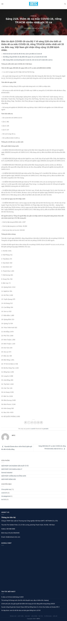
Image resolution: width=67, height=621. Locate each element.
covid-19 (33, 16)
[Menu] (2, 4)
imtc (41, 28)
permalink (45, 428)
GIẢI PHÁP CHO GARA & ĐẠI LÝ (11, 469)
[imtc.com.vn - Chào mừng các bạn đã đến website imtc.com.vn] (33, 4)
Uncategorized (5, 496)
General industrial (6, 472)
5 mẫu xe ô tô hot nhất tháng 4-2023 (12, 597)
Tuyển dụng (48, 616)
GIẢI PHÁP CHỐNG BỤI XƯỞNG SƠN (13, 476)
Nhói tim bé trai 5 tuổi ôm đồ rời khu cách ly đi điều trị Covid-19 (22, 54)
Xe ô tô (3, 499)
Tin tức (40, 616)
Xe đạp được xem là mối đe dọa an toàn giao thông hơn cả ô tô (20, 610)
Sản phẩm (34, 616)
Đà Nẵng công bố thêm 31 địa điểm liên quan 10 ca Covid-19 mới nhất (25, 57)
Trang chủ (13, 616)
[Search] (65, 4)
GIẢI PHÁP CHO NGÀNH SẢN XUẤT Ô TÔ (14, 466)
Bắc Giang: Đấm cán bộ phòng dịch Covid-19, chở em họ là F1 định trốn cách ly (28, 60)
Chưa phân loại (6, 489)
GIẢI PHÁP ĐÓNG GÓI (8, 479)
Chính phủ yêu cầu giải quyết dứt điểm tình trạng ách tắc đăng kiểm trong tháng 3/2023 (28, 603)
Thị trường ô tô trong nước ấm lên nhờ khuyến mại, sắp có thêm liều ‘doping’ (25, 600)
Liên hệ (55, 616)
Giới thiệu (21, 616)
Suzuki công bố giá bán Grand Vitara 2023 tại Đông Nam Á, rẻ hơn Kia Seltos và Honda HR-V (30, 607)
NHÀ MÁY (27, 616)
